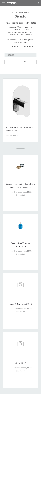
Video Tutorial (12, 47)
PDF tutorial (28, 47)
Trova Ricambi (20, 62)
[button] (38, 3)
